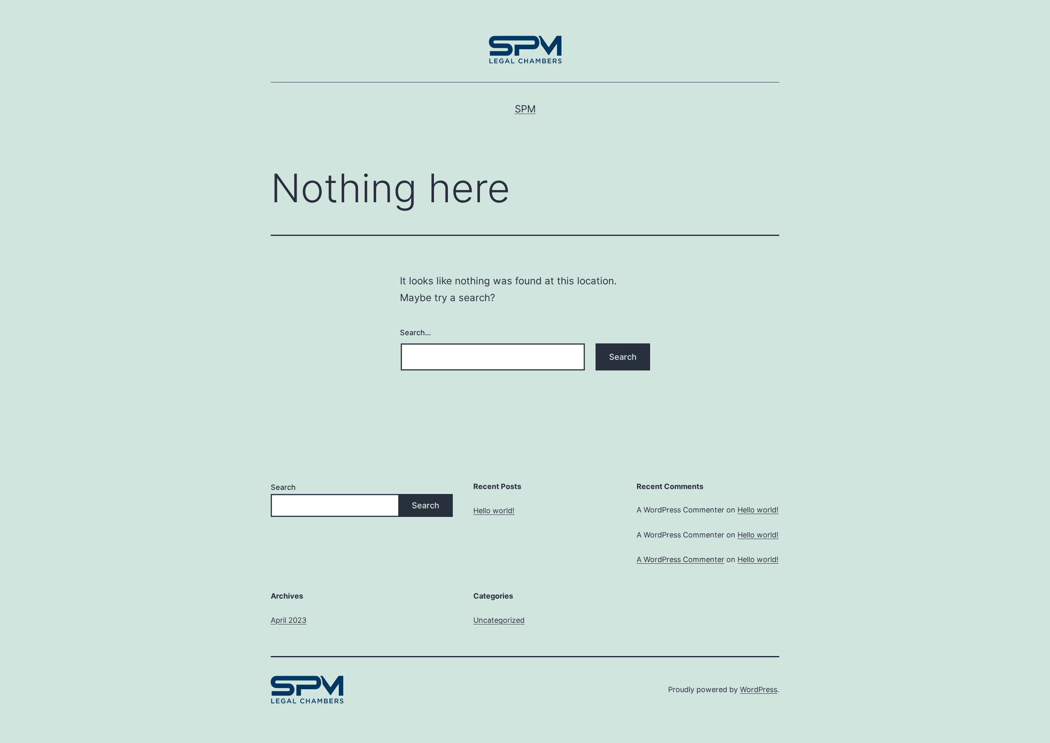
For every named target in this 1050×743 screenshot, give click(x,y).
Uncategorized (499, 620)
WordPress (758, 689)
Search (283, 487)
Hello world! (493, 510)
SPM (525, 109)
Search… (415, 332)
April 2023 (288, 620)
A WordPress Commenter (680, 559)
